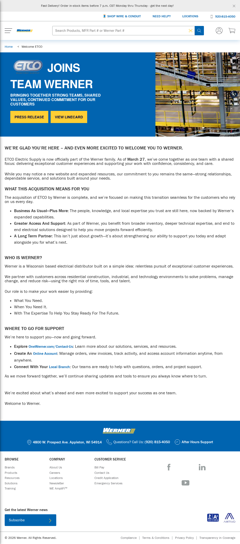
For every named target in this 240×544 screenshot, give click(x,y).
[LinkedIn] (202, 467)
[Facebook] (169, 467)
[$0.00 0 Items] (231, 30)
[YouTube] (185, 483)
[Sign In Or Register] (219, 30)
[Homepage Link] (25, 30)
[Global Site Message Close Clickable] (234, 6)
